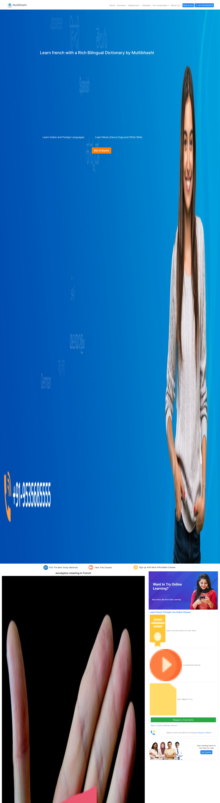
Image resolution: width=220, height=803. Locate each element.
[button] (121, 5)
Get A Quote (101, 150)
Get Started (206, 752)
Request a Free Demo (183, 720)
